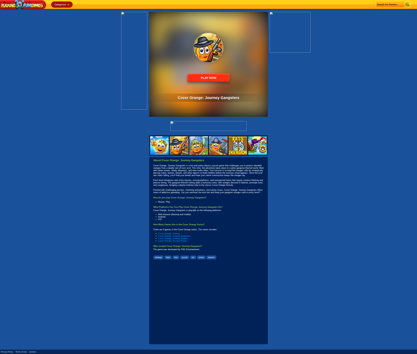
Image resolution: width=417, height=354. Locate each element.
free (176, 257)
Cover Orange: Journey (169, 233)
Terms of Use (21, 352)
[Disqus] (208, 302)
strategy (158, 257)
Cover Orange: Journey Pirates (172, 241)
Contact (32, 352)
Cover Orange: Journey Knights (173, 238)
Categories (61, 4)
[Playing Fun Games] (23, 8)
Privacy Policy (7, 352)
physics (211, 257)
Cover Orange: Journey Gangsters (174, 236)
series (201, 257)
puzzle (185, 257)
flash (168, 257)
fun (193, 257)
